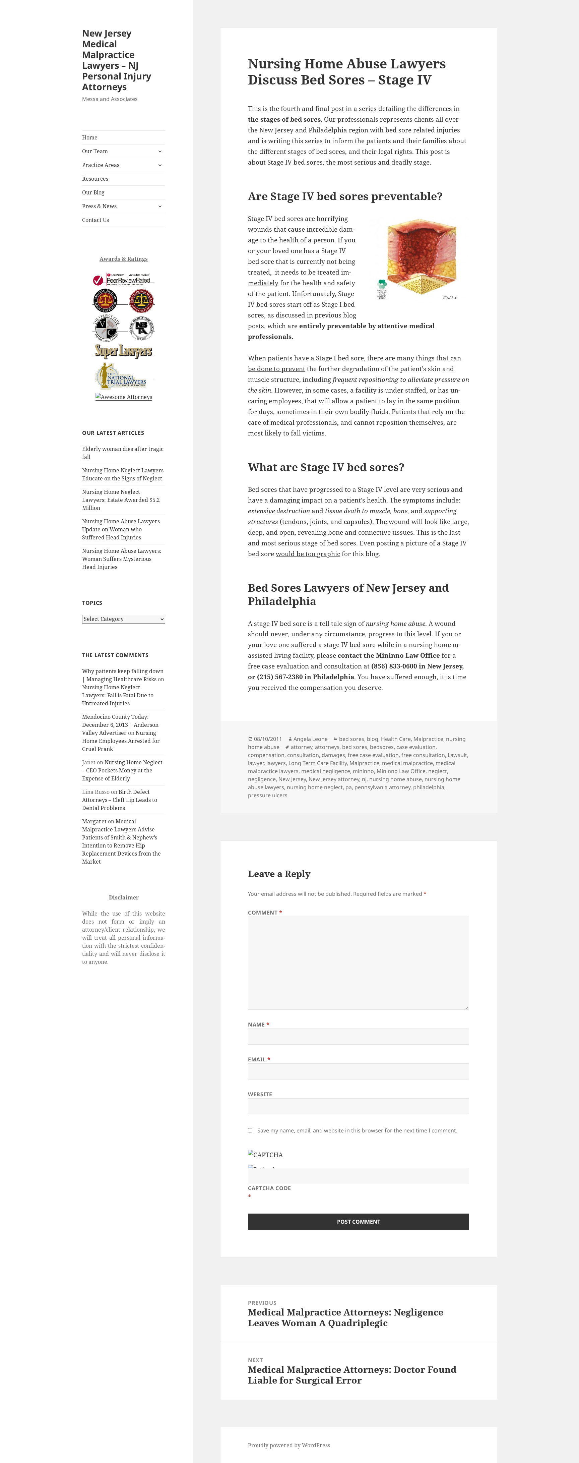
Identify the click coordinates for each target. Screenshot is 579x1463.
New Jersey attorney (334, 779)
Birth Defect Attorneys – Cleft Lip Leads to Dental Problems (119, 800)
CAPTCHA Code (269, 1188)
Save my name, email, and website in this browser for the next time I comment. (357, 1130)
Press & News (99, 206)
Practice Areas (100, 165)
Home (90, 137)
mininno (363, 771)
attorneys (327, 747)
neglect (437, 771)
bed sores (351, 739)
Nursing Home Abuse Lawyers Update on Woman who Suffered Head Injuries (121, 529)
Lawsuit (457, 755)
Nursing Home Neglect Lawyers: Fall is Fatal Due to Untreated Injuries (117, 695)
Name (259, 1024)
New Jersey (292, 779)
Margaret (94, 821)
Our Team (95, 151)
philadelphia (428, 787)
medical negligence (325, 771)
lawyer (256, 763)
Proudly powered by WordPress (289, 1445)
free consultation (423, 755)
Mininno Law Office (401, 771)
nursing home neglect (315, 787)
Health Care (396, 739)
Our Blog (93, 192)
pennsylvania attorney (382, 787)
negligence (262, 779)
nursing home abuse (395, 779)
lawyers (276, 763)
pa (348, 787)
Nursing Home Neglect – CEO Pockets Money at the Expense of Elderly (122, 770)
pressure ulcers (267, 795)
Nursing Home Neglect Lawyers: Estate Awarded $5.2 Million (121, 500)
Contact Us (95, 220)
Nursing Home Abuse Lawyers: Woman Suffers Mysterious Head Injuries (122, 559)
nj (364, 779)
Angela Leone (311, 739)
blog (372, 739)
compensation (266, 755)
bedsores (382, 747)
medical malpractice (407, 763)
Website (260, 1094)
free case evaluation (373, 755)
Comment (265, 912)
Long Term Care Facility (317, 763)
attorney (301, 747)
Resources (95, 178)
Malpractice (428, 739)
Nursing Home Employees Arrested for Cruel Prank (121, 741)
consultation (303, 755)
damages (333, 755)
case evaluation (416, 747)
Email (259, 1059)
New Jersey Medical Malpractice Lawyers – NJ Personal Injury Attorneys (116, 60)
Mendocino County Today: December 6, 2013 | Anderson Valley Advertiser (120, 725)
